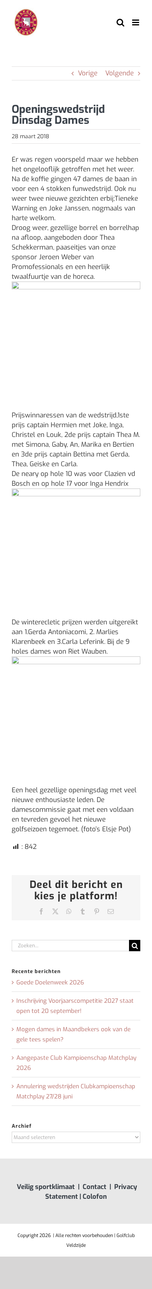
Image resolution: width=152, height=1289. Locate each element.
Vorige (87, 73)
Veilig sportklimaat (46, 1186)
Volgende (119, 73)
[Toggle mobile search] (120, 22)
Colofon (95, 1196)
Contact (94, 1186)
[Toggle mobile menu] (136, 22)
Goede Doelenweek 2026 (50, 982)
